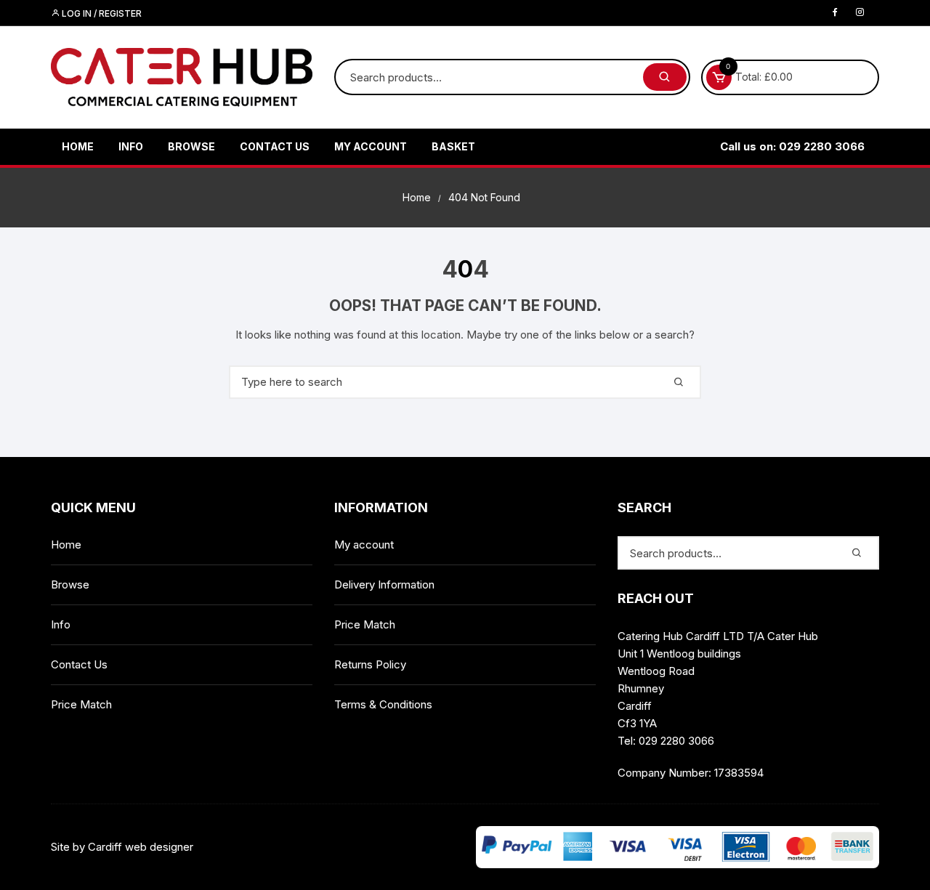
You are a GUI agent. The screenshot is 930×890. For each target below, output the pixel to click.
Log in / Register (101, 13)
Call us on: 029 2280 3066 (792, 146)
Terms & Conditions (383, 704)
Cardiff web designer (140, 847)
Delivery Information (384, 584)
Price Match (81, 704)
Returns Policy (370, 664)
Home (78, 146)
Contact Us (275, 146)
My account (370, 146)
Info (130, 146)
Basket (453, 146)
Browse (191, 146)
